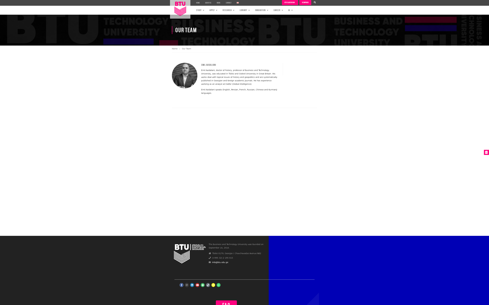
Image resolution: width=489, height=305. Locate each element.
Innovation (260, 10)
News (218, 3)
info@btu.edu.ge (220, 262)
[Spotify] (203, 285)
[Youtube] (197, 285)
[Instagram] (187, 285)
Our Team (186, 48)
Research (227, 10)
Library (243, 10)
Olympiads (305, 2)
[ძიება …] (315, 2)
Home (198, 3)
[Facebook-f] (182, 285)
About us (208, 3)
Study (199, 10)
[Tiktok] (208, 285)
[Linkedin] (192, 285)
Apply (212, 10)
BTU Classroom (289, 2)
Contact (228, 3)
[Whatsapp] (219, 285)
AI (289, 10)
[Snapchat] (213, 285)
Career (277, 10)
